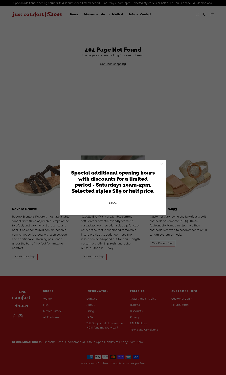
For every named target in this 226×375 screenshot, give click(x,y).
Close (113, 202)
